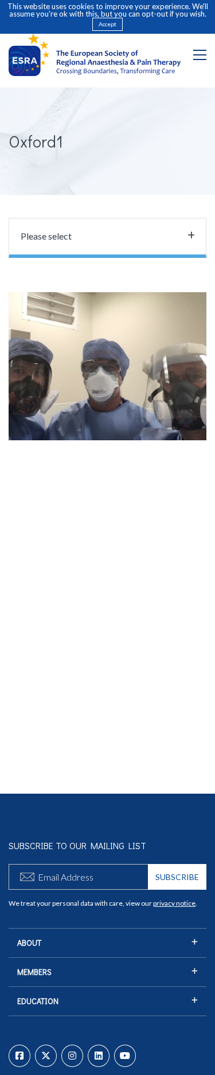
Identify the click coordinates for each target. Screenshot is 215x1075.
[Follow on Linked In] (99, 1056)
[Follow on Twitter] (46, 1056)
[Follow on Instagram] (72, 1056)
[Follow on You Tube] (125, 1056)
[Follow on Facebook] (19, 1056)
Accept (107, 24)
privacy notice (174, 903)
